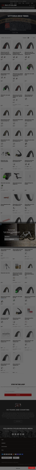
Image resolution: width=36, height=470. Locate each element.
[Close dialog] (0, 224)
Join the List (12, 239)
